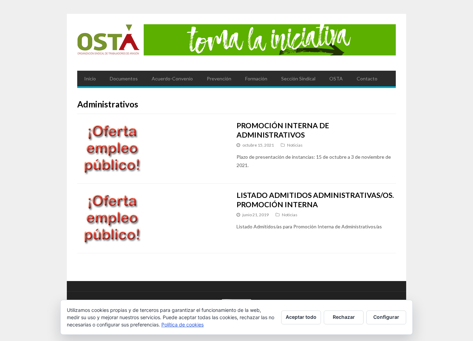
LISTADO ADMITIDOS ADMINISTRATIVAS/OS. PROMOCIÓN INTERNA (315, 199)
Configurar (386, 317)
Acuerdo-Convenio (172, 78)
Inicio (90, 78)
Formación (256, 78)
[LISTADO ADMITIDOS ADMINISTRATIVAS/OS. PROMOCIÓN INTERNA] (150, 218)
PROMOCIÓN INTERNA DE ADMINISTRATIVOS (283, 130)
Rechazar (344, 317)
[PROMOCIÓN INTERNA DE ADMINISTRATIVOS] (150, 148)
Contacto (367, 78)
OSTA (336, 78)
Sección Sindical (298, 78)
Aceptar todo (301, 317)
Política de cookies (182, 324)
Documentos (124, 78)
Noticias (295, 145)
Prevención (219, 78)
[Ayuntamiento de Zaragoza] (108, 42)
